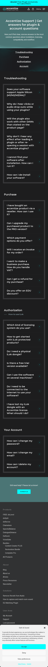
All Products (8, 557)
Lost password (9, 623)
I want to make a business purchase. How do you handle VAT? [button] (18, 266)
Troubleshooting (24, 52)
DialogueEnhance (9, 532)
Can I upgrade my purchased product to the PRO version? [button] (20, 226)
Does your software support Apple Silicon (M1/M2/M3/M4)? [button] (19, 92)
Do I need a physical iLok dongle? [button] (19, 353)
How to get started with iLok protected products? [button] (18, 339)
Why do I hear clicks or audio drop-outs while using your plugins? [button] (20, 107)
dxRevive (6, 522)
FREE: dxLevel (8, 515)
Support (6, 619)
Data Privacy (22, 664)
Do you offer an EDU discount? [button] (19, 292)
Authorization (24, 61)
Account (24, 66)
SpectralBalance (9, 529)
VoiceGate (7, 540)
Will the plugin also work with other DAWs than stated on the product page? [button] (20, 123)
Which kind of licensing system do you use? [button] (20, 326)
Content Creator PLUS (13, 546)
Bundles (6, 543)
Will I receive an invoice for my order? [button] (20, 251)
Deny (24, 653)
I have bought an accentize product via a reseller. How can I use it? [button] (21, 210)
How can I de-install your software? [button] (18, 176)
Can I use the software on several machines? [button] (20, 376)
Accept (24, 647)
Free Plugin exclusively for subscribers (24, 3)
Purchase (24, 57)
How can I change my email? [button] (19, 454)
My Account (7, 616)
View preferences (24, 659)
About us (6, 573)
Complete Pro (10, 553)
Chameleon (7, 525)
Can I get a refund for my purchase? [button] (20, 280)
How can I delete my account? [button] (19, 466)
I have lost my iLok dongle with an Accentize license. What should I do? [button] (18, 409)
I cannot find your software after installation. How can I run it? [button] (20, 161)
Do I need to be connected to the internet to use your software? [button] (19, 391)
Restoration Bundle (12, 549)
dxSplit (5, 518)
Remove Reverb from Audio (13, 596)
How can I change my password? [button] (19, 442)
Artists (5, 577)
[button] (45, 628)
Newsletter (7, 584)
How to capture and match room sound (18, 599)
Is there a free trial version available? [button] (18, 364)
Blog (4, 570)
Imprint (29, 664)
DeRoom (6, 536)
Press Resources (10, 580)
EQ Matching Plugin (10, 603)
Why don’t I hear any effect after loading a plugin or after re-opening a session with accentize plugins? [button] (20, 142)
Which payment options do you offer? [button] (19, 239)
